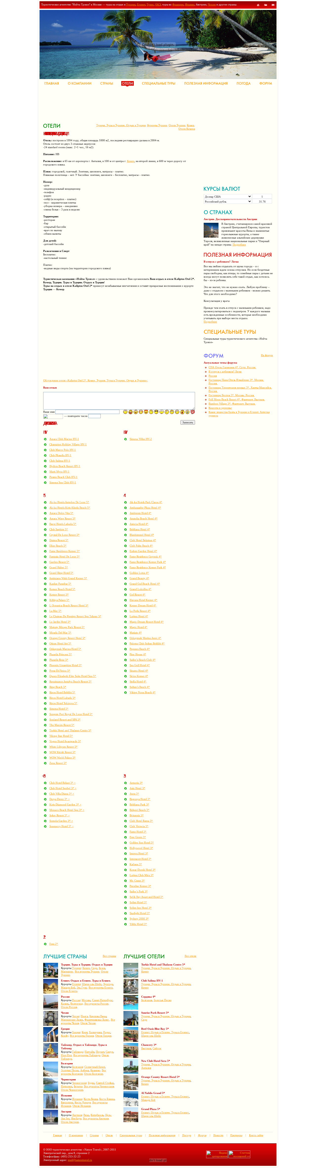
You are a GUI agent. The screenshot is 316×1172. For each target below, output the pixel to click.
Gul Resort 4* (137, 594)
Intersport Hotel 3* (140, 858)
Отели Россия (69, 1007)
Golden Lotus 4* (139, 572)
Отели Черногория (72, 1089)
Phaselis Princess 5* (60, 654)
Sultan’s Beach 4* (140, 686)
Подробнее (239, 244)
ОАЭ (158, 4)
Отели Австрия (70, 1121)
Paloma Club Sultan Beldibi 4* (147, 643)
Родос (106, 1032)
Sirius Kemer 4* (139, 676)
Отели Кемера (186, 128)
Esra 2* (53, 943)
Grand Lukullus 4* (140, 589)
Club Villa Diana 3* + (61, 793)
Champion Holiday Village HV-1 (68, 444)
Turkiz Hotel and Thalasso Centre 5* (70, 730)
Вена (86, 1114)
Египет (141, 4)
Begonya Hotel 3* (140, 799)
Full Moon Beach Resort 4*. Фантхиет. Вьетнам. (237, 399)
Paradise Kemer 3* (140, 885)
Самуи (109, 1051)
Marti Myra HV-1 (59, 471)
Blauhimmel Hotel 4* (142, 534)
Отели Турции (177, 125)
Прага (84, 1016)
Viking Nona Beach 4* (143, 692)
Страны (94, 1135)
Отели (109, 1135)
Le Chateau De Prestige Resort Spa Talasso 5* (75, 616)
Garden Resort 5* (59, 561)
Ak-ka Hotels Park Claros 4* (146, 502)
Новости (218, 1135)
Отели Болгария (93, 1073)
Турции (76, 967)
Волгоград (76, 1003)
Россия (76, 1000)
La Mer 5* (55, 610)
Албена (84, 1070)
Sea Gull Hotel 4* (140, 665)
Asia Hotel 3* (137, 788)
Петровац (66, 1086)
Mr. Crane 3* (137, 880)
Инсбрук (76, 1118)
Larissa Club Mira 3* (142, 875)
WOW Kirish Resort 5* (62, 752)
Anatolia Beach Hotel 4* (144, 518)
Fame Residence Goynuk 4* (146, 556)
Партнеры (236, 1135)
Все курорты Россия (96, 1003)
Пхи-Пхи (66, 1055)
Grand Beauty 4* (139, 578)
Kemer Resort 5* (59, 594)
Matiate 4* (136, 632)
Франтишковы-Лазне (96, 1019)
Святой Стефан (105, 1082)
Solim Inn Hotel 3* (141, 907)
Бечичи (78, 1086)
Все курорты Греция (82, 1035)
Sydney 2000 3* (139, 918)
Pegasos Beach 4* (140, 648)
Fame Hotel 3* (138, 831)
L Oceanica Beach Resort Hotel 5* (68, 605)
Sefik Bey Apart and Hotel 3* (146, 896)
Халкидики (95, 1032)
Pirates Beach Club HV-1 (63, 476)
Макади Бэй (68, 987)
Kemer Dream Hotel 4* (143, 605)
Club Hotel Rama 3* (141, 820)
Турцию (131, 4)
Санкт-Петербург (102, 1000)
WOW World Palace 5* (62, 757)
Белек (102, 967)
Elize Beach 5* (57, 545)
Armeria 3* (136, 782)
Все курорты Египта (101, 987)
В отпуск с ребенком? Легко (225, 371)
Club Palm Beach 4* (141, 545)
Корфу (64, 1035)
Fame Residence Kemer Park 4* (148, 561)
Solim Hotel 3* (138, 902)
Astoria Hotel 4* (139, 523)
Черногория (79, 1082)
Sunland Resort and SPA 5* (64, 719)
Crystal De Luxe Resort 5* (64, 534)
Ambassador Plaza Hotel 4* (145, 507)
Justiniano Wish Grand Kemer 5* (68, 578)
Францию (178, 4)
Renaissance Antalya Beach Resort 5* (70, 681)
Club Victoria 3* (139, 826)
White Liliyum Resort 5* (63, 746)
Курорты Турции (157, 125)
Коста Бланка (107, 1098)
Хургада (108, 984)
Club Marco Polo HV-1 (62, 449)
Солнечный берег (94, 1066)
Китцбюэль (97, 1114)
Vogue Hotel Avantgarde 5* (65, 741)
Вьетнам (146, 1048)
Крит (84, 1032)
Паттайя (89, 1051)
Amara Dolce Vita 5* (61, 513)
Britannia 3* (137, 815)
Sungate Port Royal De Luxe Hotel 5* (71, 714)
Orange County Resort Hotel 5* (67, 638)
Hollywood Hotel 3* (141, 847)
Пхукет (100, 1051)
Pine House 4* (138, 654)
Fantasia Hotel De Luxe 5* (64, 556)
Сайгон (157, 1048)
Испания (77, 1098)
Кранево (95, 1070)
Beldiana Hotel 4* (140, 529)
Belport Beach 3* (139, 809)
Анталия (146, 1067)
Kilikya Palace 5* (59, 599)
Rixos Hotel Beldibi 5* (62, 692)
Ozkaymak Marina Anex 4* (145, 638)
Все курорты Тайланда (86, 1055)
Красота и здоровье (220, 407)
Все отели (190, 955)
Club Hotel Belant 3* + (62, 782)
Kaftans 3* (136, 864)
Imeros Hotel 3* (139, 853)
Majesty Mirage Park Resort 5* (67, 627)
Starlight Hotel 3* (140, 913)
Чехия (75, 1016)
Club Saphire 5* (58, 529)
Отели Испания (82, 1105)
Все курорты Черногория (99, 1086)
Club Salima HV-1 (59, 460)
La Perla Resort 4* (140, 610)
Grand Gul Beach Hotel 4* (145, 583)
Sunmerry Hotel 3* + (61, 826)
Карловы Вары (97, 1016)
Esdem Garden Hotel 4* (143, 551)
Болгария (77, 1066)
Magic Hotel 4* (138, 627)
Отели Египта (69, 990)
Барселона (67, 1102)
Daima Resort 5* (58, 540)
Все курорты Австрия (96, 1118)
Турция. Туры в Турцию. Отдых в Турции (121, 125)
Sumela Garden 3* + (61, 820)
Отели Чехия (88, 1023)
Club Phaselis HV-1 (60, 455)
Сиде (94, 967)
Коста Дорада (83, 1102)
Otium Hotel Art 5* (60, 643)
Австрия (77, 1114)
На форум (267, 355)
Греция (76, 1032)
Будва (91, 1082)
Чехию (212, 4)
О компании (76, 1135)
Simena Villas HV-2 (141, 438)
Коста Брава (91, 1098)
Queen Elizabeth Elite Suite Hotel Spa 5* (72, 676)
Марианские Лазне (72, 1019)
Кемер (190, 125)
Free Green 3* (138, 837)
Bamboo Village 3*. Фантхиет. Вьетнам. (232, 403)
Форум (202, 1135)
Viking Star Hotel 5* (61, 735)
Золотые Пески (70, 1070)
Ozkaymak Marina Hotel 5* (65, 648)
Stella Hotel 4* (138, 681)
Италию (189, 4)
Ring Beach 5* (57, 686)
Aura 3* (134, 793)
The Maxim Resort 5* (61, 724)
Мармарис (67, 971)
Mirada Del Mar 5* (60, 632)
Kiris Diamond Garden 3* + (65, 804)
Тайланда (77, 1051)
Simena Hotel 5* (58, 708)
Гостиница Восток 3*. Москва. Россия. (232, 395)
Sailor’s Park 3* (139, 891)
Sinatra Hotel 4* (139, 670)
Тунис (150, 4)
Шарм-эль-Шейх (92, 984)
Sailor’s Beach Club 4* (143, 659)
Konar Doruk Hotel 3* (143, 869)
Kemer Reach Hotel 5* (62, 589)
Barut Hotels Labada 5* (62, 523)
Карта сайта (256, 1135)
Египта (76, 984)
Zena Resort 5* (58, 762)
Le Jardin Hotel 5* (60, 621)
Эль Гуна (82, 987)
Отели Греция (103, 1035)
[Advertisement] (133, 104)
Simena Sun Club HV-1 (62, 482)
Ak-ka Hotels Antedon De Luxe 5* (69, 502)
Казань (65, 1003)
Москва (86, 1000)
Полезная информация (162, 1135)
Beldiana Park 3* (139, 804)
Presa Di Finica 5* (59, 670)
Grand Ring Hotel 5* (61, 572)
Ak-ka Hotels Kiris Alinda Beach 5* (69, 507)
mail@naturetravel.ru (80, 1159)
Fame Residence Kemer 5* (64, 551)
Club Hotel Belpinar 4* (143, 540)
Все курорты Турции (87, 971)
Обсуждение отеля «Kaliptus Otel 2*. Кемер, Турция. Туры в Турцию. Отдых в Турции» (95, 380)
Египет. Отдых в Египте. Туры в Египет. (165, 1032)
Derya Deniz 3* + (59, 799)
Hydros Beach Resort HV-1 (64, 466)
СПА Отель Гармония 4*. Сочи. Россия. (232, 367)
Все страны (109, 955)
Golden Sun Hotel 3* (142, 842)
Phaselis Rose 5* (58, 659)
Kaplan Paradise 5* (60, 583)
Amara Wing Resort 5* (62, 518)
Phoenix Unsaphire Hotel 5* (65, 665)
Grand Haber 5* (58, 567)
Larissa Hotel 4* (139, 616)
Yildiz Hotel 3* (138, 924)
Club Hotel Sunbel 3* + (62, 788)
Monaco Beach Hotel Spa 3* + (66, 809)
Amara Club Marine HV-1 (64, 438)
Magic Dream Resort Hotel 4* (147, 621)
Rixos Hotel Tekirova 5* (63, 703)
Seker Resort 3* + (59, 815)
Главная (57, 1135)
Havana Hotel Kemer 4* (143, 599)
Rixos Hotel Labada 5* (62, 697)
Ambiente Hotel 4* (140, 513)
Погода (186, 1135)
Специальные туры (131, 1135)
